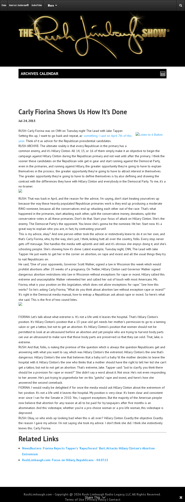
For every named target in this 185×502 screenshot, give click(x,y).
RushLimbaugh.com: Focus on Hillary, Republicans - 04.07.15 (65, 460)
